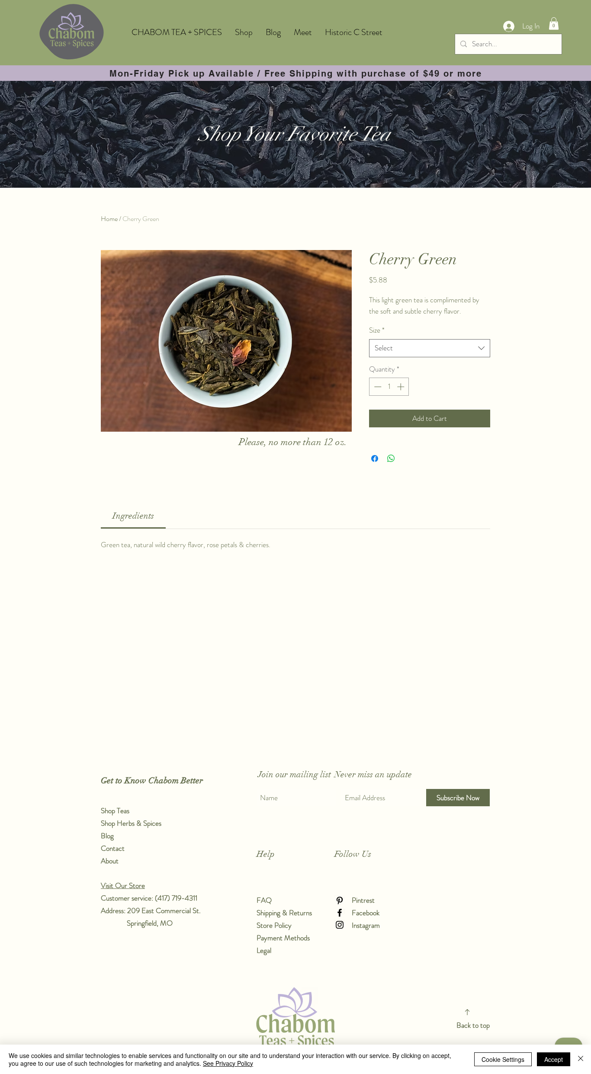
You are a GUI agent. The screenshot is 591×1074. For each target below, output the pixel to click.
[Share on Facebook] (374, 458)
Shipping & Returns (285, 912)
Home (109, 219)
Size (377, 330)
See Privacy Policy (228, 1063)
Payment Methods (284, 938)
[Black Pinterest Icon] (339, 900)
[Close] (580, 1059)
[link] (133, 515)
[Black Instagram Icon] (339, 925)
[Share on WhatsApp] (391, 458)
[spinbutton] (389, 386)
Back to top (473, 1025)
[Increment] (401, 386)
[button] (554, 23)
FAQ (264, 900)
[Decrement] (376, 386)
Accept (553, 1059)
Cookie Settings (503, 1059)
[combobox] (429, 348)
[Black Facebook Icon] (339, 912)
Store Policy (274, 925)
